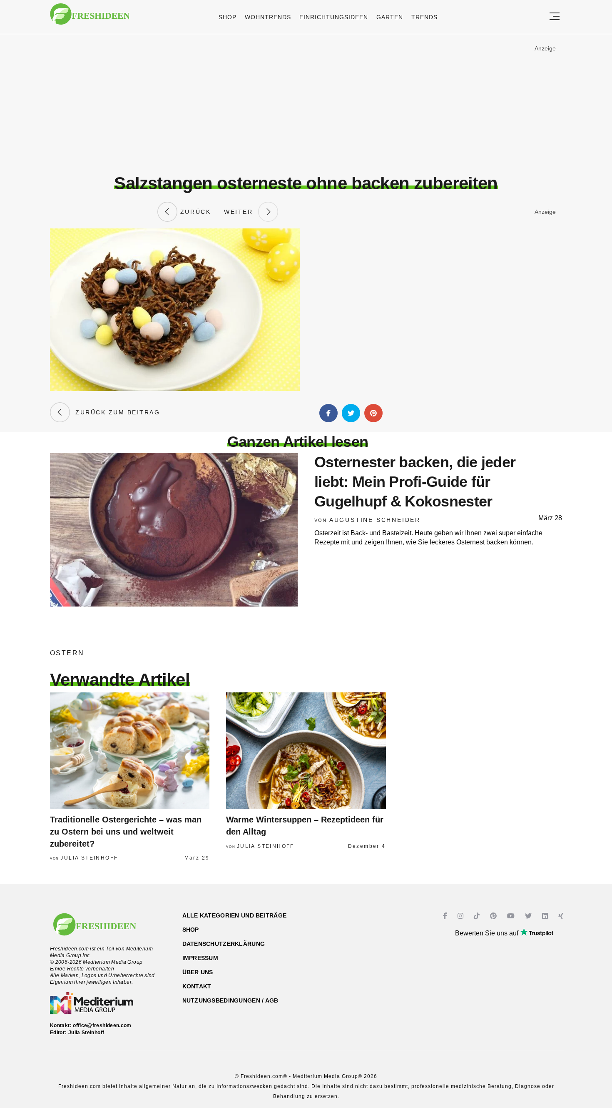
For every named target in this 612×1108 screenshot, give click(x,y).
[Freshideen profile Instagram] (461, 916)
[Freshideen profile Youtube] (512, 916)
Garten (389, 17)
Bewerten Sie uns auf (487, 933)
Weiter (241, 211)
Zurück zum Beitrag (115, 412)
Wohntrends (268, 17)
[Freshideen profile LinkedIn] (546, 916)
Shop (227, 17)
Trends (424, 17)
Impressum (200, 958)
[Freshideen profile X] (529, 916)
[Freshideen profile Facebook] (446, 916)
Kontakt (196, 986)
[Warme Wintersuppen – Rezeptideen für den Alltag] (306, 750)
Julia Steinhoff (89, 858)
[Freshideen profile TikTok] (478, 916)
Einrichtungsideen (333, 17)
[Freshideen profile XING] (561, 916)
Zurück (194, 211)
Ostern (67, 653)
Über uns (197, 972)
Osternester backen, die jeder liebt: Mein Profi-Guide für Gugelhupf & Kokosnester (414, 482)
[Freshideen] (90, 18)
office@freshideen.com (102, 1025)
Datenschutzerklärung (223, 943)
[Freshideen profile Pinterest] (494, 916)
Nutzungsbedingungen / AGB (230, 1000)
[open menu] (554, 17)
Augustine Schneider (374, 519)
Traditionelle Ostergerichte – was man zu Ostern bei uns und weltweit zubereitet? (126, 831)
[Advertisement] (306, 104)
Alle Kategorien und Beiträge (234, 915)
